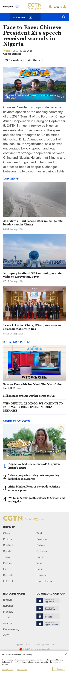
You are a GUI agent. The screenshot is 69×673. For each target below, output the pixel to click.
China (6, 533)
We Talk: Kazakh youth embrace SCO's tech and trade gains (36, 499)
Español (8, 605)
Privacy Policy (7, 669)
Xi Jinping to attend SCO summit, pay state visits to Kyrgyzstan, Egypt (32, 274)
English (7, 599)
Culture (40, 545)
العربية (6, 617)
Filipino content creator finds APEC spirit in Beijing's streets (34, 465)
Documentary (11, 629)
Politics (7, 539)
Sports (7, 551)
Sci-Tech (8, 545)
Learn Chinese (44, 581)
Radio (21, 17)
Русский (8, 623)
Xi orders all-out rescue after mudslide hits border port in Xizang (33, 222)
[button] (7, 97)
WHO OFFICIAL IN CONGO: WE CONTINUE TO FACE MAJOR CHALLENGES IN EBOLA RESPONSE (33, 407)
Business (41, 539)
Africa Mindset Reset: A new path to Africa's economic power (34, 488)
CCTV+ (7, 635)
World (39, 533)
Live (5, 569)
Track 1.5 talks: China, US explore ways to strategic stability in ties (32, 327)
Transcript (42, 575)
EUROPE (8, 581)
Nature (40, 557)
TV (34, 17)
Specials (8, 575)
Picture (7, 563)
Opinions (41, 551)
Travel (6, 557)
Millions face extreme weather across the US (29, 395)
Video (39, 563)
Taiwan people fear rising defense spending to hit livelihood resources (35, 477)
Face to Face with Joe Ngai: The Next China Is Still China (32, 386)
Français (8, 611)
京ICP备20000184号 (45, 644)
